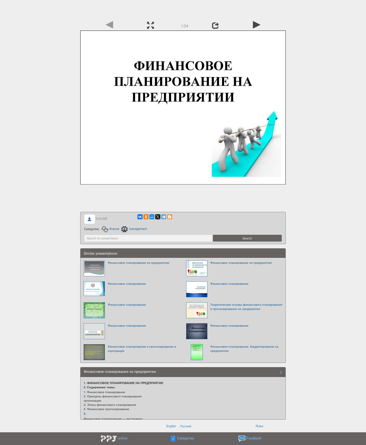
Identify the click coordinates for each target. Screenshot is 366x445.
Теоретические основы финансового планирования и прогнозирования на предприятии (246, 306)
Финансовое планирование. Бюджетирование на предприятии (244, 348)
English (171, 426)
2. (85, 387)
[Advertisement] (183, 9)
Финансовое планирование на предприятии (138, 262)
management (138, 229)
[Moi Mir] (151, 216)
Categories (185, 438)
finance (114, 229)
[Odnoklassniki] (145, 216)
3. (85, 413)
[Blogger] (169, 216)
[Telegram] (163, 216)
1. (85, 383)
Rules (259, 426)
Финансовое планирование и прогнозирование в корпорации (142, 348)
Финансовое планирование (127, 283)
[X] (157, 216)
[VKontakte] (140, 216)
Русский (185, 426)
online (122, 438)
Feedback (253, 438)
